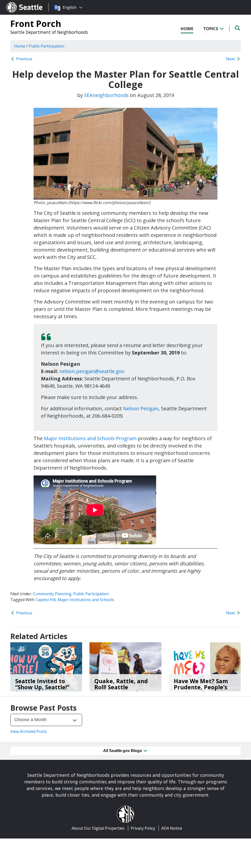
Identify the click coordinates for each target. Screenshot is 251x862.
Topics (211, 28)
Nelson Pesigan (141, 408)
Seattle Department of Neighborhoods (49, 32)
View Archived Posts (28, 731)
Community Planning (52, 593)
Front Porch (35, 23)
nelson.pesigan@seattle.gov (91, 371)
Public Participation (91, 593)
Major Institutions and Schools (86, 599)
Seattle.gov (17, 2)
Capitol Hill (46, 599)
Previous (23, 58)
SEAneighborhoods (106, 95)
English (69, 7)
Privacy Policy (143, 828)
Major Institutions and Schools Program (90, 438)
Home (187, 28)
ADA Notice (171, 828)
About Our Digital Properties (98, 828)
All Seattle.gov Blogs (123, 751)
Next (231, 58)
